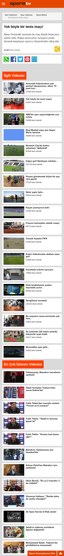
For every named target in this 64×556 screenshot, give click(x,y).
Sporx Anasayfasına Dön (42, 553)
